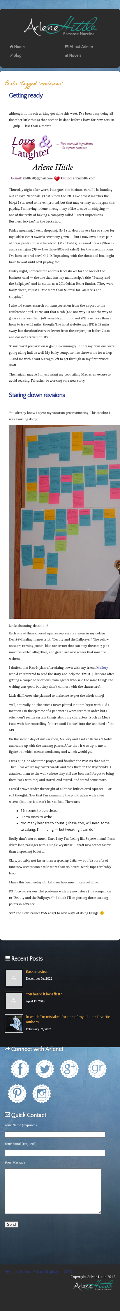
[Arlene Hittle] (60, 37)
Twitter (44, 1068)
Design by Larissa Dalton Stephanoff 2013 (38, 1272)
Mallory (102, 668)
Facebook (19, 1068)
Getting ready (26, 95)
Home (19, 47)
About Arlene (81, 47)
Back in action (37, 972)
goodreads (97, 1068)
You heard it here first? (44, 994)
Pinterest (17, 1093)
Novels (75, 55)
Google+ (69, 1068)
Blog (17, 55)
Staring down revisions (37, 395)
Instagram (41, 1093)
